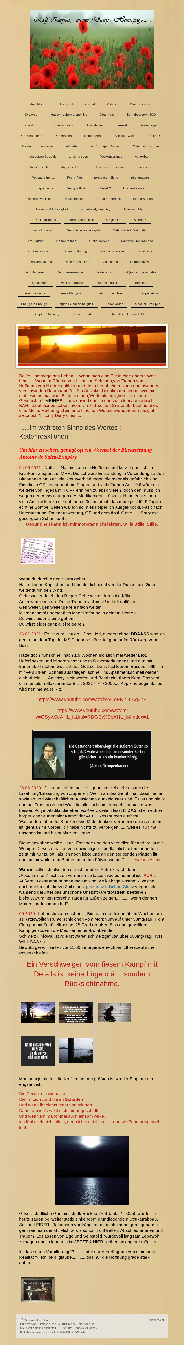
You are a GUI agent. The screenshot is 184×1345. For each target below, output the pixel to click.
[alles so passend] (38, 1289)
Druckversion (33, 1320)
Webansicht (156, 1320)
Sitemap (48, 1320)
